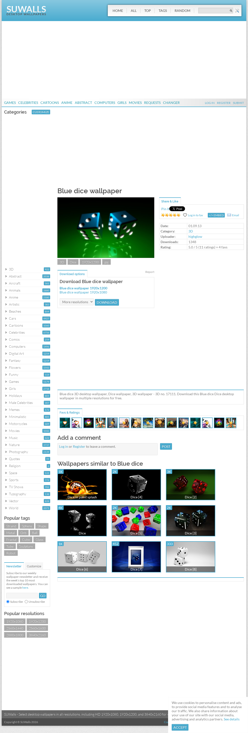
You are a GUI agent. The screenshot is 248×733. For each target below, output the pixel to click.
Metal (10, 533)
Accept (180, 727)
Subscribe (16, 601)
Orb (23, 533)
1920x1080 (14, 621)
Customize (41, 112)
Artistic (14, 304)
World (13, 508)
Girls (121, 102)
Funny (13, 374)
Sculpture (26, 546)
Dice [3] (190, 533)
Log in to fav (195, 215)
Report (149, 272)
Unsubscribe (37, 601)
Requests (152, 102)
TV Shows (16, 487)
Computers (104, 102)
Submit (238, 103)
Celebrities (28, 102)
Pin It (165, 209)
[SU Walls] (26, 14)
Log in (63, 446)
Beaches (15, 311)
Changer (171, 102)
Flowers (15, 367)
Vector (14, 501)
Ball (34, 533)
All (134, 10)
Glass (39, 539)
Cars (12, 318)
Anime (66, 102)
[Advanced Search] (237, 11)
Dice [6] (82, 569)
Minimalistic (17, 417)
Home (118, 10)
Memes (14, 410)
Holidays (15, 396)
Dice (73, 262)
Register (224, 103)
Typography (17, 494)
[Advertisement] (124, 60)
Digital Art (16, 353)
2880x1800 (14, 635)
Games (10, 102)
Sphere (27, 526)
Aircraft (14, 283)
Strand (11, 526)
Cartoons (49, 102)
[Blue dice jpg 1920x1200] (105, 257)
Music (13, 438)
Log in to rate (171, 215)
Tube (10, 546)
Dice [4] (136, 497)
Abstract (83, 102)
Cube (26, 539)
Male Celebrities (21, 403)
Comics (14, 339)
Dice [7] (136, 569)
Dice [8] (190, 569)
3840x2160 (37, 635)
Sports (13, 480)
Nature (14, 445)
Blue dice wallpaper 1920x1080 (83, 292)
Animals (14, 290)
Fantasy (15, 360)
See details (232, 719)
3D (11, 269)
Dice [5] (136, 533)
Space (13, 473)
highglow (195, 236)
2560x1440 (14, 628)
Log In (210, 103)
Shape (42, 526)
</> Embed (216, 215)
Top (147, 10)
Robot (11, 553)
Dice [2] (190, 497)
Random (182, 10)
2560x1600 (37, 628)
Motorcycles (18, 424)
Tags (163, 10)
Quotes (14, 459)
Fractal (11, 539)
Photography (18, 452)
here (25, 587)
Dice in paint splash (82, 497)
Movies (135, 102)
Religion (15, 466)
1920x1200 (37, 621)
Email (235, 215)
